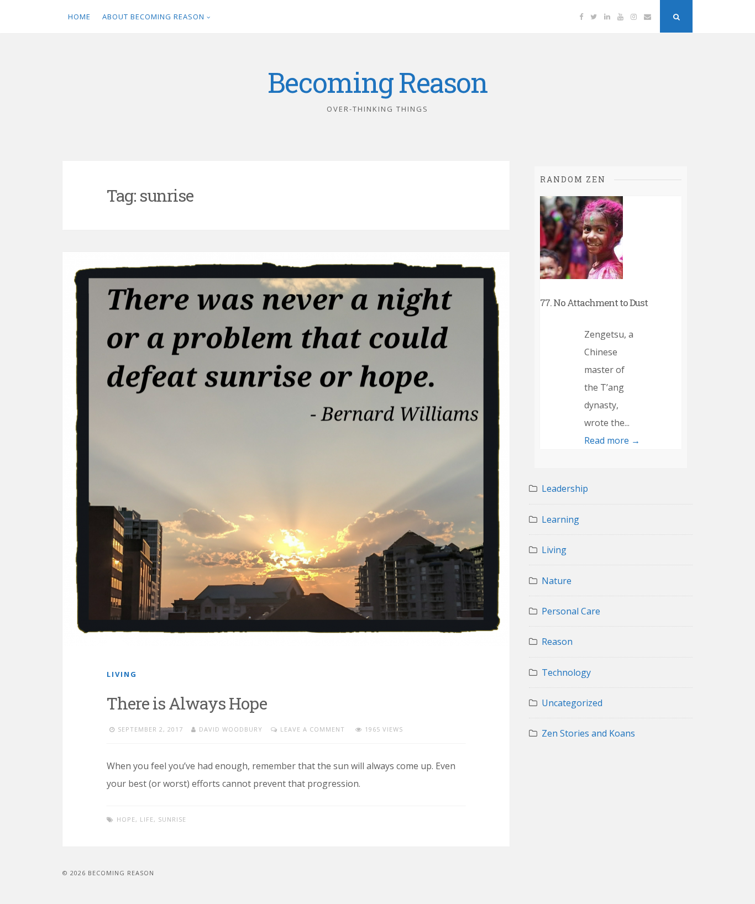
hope (126, 819)
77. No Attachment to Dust (594, 302)
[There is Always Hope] (286, 448)
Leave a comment (312, 729)
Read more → (612, 440)
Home (79, 17)
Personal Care (571, 611)
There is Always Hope (187, 703)
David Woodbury (231, 729)
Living (122, 674)
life (147, 819)
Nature (557, 581)
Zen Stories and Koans (588, 733)
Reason (557, 641)
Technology (566, 672)
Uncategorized (572, 703)
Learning (560, 519)
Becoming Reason (377, 82)
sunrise (172, 819)
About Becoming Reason (153, 17)
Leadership (565, 488)
